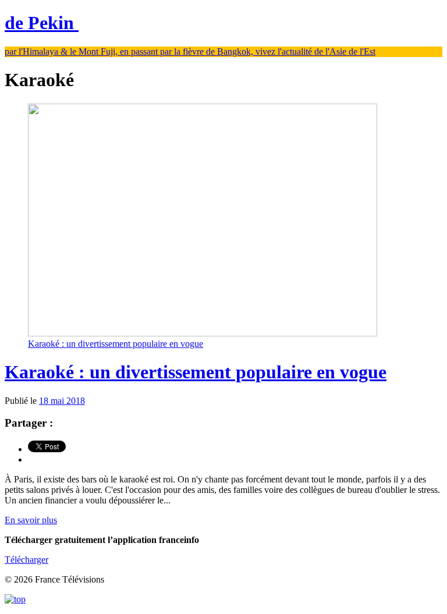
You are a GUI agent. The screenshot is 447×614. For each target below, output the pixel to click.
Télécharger (26, 560)
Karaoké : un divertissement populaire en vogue (195, 371)
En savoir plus (31, 520)
